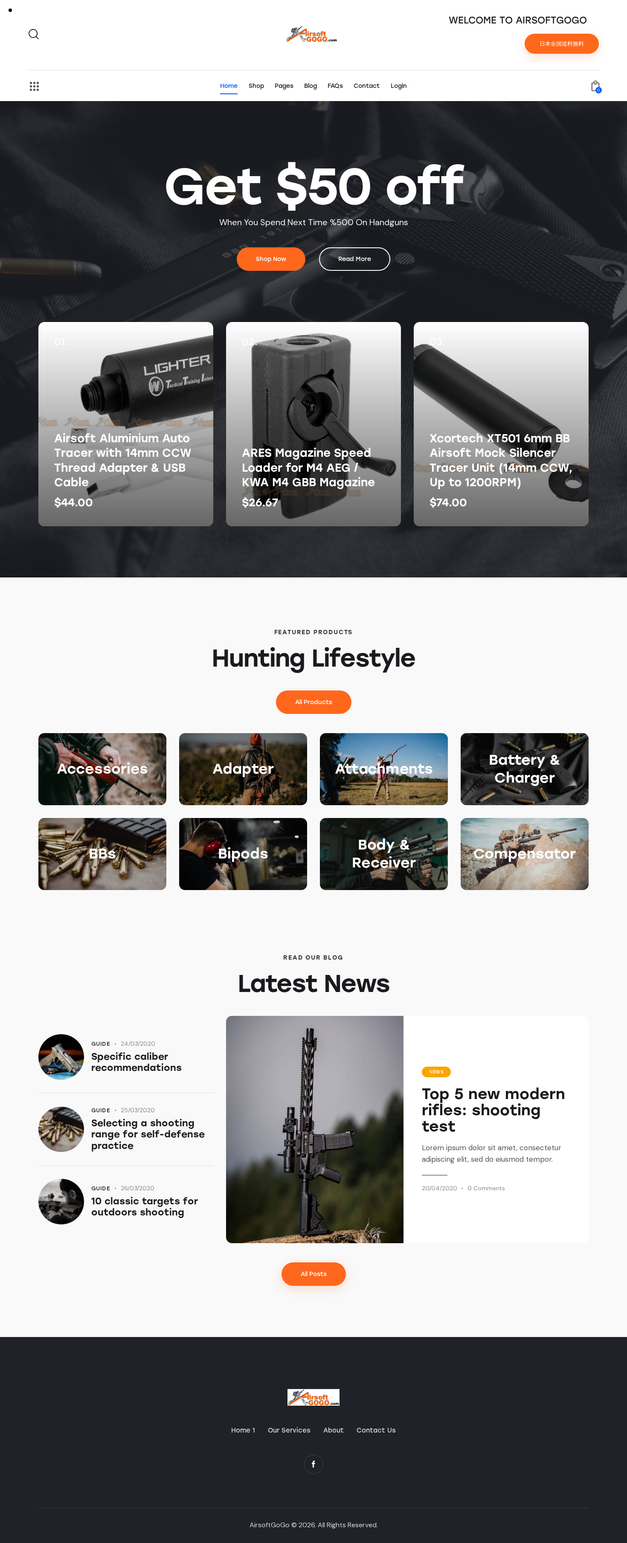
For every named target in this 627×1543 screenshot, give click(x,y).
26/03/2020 (137, 1188)
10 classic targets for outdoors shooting (144, 1207)
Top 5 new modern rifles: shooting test (493, 1110)
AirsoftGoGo (270, 1524)
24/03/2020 (138, 1043)
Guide (100, 1044)
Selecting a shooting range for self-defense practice (148, 1134)
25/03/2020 (138, 1110)
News (436, 1072)
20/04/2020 (439, 1188)
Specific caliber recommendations (136, 1062)
